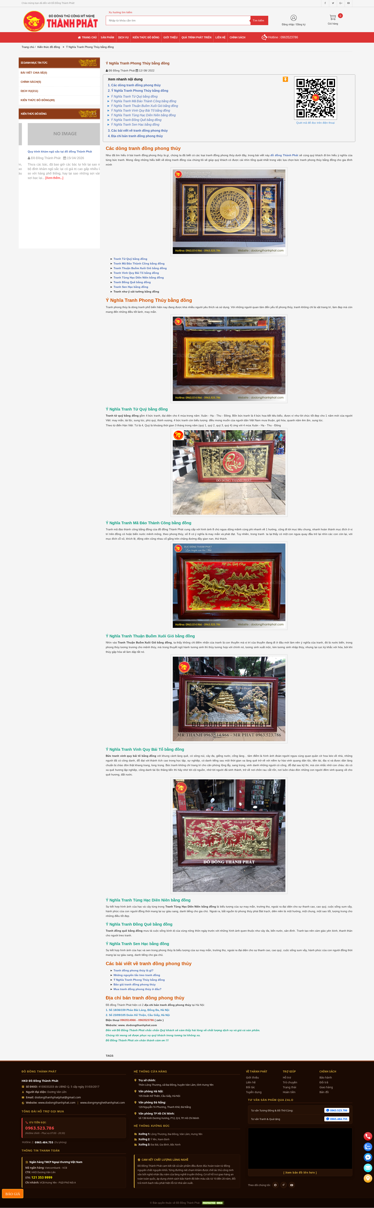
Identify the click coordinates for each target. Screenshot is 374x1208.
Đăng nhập (288, 24)
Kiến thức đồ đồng (48, 46)
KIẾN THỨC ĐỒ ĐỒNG (34, 113)
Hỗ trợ (287, 1077)
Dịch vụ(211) (29, 91)
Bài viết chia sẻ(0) (34, 72)
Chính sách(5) (31, 81)
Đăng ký (301, 24)
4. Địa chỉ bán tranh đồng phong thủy (135, 136)
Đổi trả (323, 1082)
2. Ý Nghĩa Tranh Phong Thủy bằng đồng (138, 90)
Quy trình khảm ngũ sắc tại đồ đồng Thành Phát (54, 151)
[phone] (368, 1136)
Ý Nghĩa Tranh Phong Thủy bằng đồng (139, 979)
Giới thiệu (252, 1077)
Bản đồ (324, 1092)
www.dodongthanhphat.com (56, 1102)
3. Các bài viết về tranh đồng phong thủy (138, 130)
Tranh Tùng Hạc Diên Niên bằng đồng (139, 277)
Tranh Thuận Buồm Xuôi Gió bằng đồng (140, 268)
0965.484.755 (44, 1142)
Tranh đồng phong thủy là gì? (133, 970)
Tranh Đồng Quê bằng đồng (132, 282)
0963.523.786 (39, 1128)
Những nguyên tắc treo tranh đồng (137, 975)
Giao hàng (326, 1087)
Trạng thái (289, 1087)
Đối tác (250, 1087)
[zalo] (368, 1147)
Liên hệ (251, 1082)
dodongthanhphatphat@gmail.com (58, 1097)
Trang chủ (28, 46)
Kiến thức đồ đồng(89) (38, 100)
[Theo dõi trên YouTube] (292, 1185)
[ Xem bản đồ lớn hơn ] (300, 1172)
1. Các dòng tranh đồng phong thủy (134, 85)
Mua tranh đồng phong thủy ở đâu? (137, 989)
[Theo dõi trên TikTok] (283, 1185)
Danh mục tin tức (35, 62)
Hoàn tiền (289, 1092)
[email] (368, 1157)
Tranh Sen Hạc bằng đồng (131, 286)
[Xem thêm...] (47, 178)
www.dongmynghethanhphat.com (102, 1102)
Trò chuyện (290, 1082)
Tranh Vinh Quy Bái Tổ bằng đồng (136, 272)
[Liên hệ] (368, 1178)
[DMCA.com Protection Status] (213, 1203)
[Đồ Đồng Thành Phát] (61, 19)
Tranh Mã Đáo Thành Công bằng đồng (139, 263)
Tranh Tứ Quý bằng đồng (130, 258)
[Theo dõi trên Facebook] (275, 1185)
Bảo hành (325, 1077)
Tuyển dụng (254, 1092)
